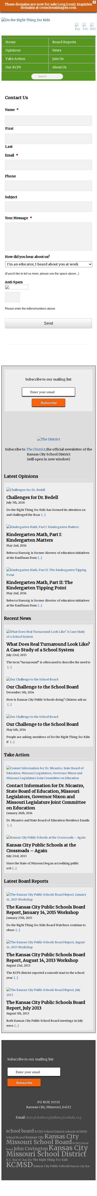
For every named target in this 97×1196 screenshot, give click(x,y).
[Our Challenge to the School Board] (46, 679)
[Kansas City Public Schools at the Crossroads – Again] (46, 837)
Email (11, 155)
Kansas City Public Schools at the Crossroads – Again (41, 847)
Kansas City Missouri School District (47, 1151)
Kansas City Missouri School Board (42, 1139)
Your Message (18, 218)
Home (10, 42)
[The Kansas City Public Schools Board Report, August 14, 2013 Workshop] (46, 945)
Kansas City (34, 1137)
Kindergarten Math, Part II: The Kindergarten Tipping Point (39, 585)
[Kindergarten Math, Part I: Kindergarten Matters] (46, 526)
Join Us (58, 59)
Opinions (12, 50)
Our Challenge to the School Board (42, 687)
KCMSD (19, 1164)
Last (9, 146)
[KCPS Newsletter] (48, 439)
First (9, 128)
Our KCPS (13, 67)
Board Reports (64, 42)
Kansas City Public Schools (51, 1166)
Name (12, 110)
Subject (11, 197)
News (56, 50)
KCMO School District (50, 1131)
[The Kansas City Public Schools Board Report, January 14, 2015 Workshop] (46, 897)
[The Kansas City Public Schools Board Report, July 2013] (46, 992)
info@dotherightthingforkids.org (54, 1117)
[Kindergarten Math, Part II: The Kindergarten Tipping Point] (46, 572)
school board (20, 1131)
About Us (59, 67)
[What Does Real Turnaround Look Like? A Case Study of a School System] (46, 634)
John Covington (31, 1148)
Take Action (15, 59)
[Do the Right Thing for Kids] (48, 20)
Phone (10, 176)
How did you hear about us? (27, 257)
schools (70, 1131)
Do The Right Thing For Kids (48, 1159)
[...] (43, 514)
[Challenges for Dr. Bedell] (46, 489)
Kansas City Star (80, 1166)
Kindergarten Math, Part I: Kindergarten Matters (34, 537)
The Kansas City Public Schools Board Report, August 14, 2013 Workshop (45, 957)
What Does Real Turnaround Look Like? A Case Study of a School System (48, 646)
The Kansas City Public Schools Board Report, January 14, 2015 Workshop (45, 909)
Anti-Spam (14, 282)
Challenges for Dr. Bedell (32, 497)
